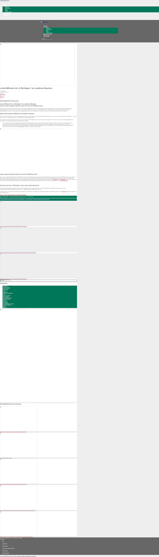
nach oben (2, 539)
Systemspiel (62, 179)
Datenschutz (5, 546)
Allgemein (4, 286)
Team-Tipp (55, 179)
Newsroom (4, 5)
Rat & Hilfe (5, 301)
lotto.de (64, 191)
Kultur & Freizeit (6, 295)
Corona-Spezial (6, 287)
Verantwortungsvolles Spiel (8, 548)
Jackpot (5, 194)
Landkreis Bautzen (12, 194)
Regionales (5, 302)
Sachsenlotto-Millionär (21, 194)
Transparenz (5, 550)
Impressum (4, 543)
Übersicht (7, 7)
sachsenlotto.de (64, 180)
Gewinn (1, 194)
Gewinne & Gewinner (7, 293)
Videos (6, 10)
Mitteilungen (7, 8)
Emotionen (5, 289)
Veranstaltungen (6, 305)
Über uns (4, 307)
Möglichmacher (6, 299)
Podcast (4, 300)
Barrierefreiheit (5, 553)
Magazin (4, 4)
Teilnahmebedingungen (8, 303)
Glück (3, 294)
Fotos (6, 9)
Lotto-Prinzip (5, 14)
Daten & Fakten (8, 11)
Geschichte (5, 292)
